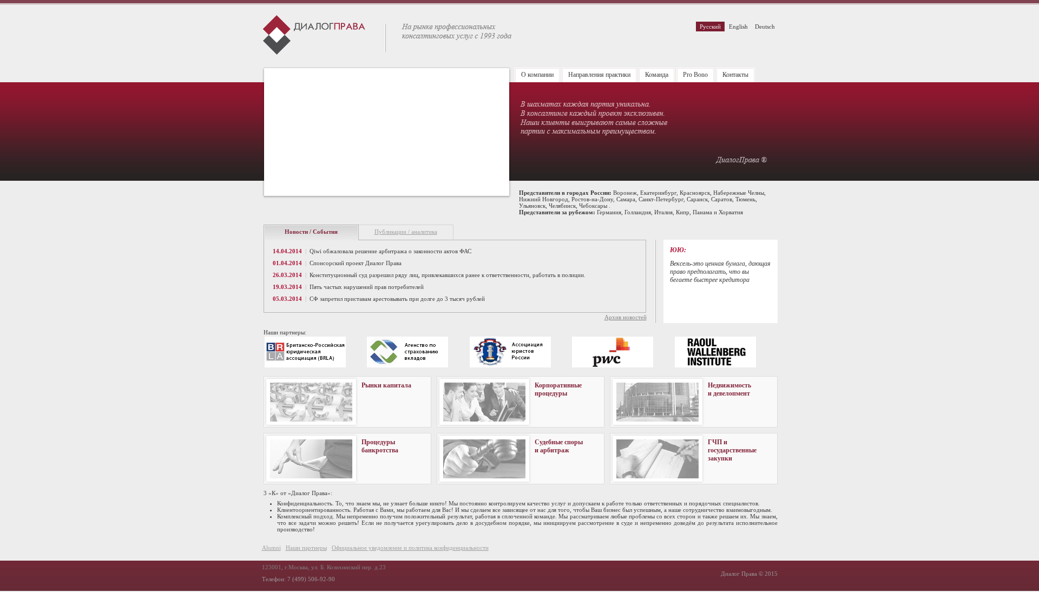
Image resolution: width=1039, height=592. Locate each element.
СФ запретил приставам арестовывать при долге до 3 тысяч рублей (397, 298)
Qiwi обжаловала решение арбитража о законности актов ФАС (390, 251)
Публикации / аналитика (405, 231)
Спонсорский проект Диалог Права (356, 263)
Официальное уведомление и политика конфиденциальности (410, 547)
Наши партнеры (306, 547)
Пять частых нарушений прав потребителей (367, 287)
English (738, 26)
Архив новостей (625, 317)
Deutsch (765, 26)
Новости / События (311, 231)
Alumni (271, 547)
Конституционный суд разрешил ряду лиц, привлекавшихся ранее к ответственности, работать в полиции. (448, 275)
